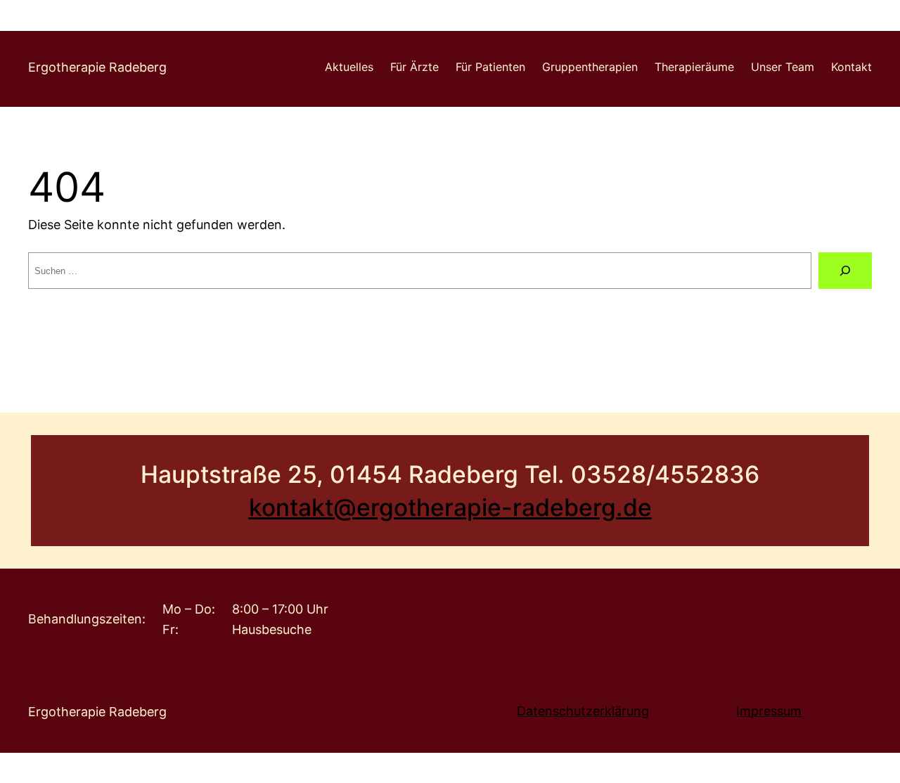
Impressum (769, 711)
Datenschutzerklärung (583, 711)
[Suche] (845, 270)
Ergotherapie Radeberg (97, 67)
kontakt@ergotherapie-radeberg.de (450, 507)
